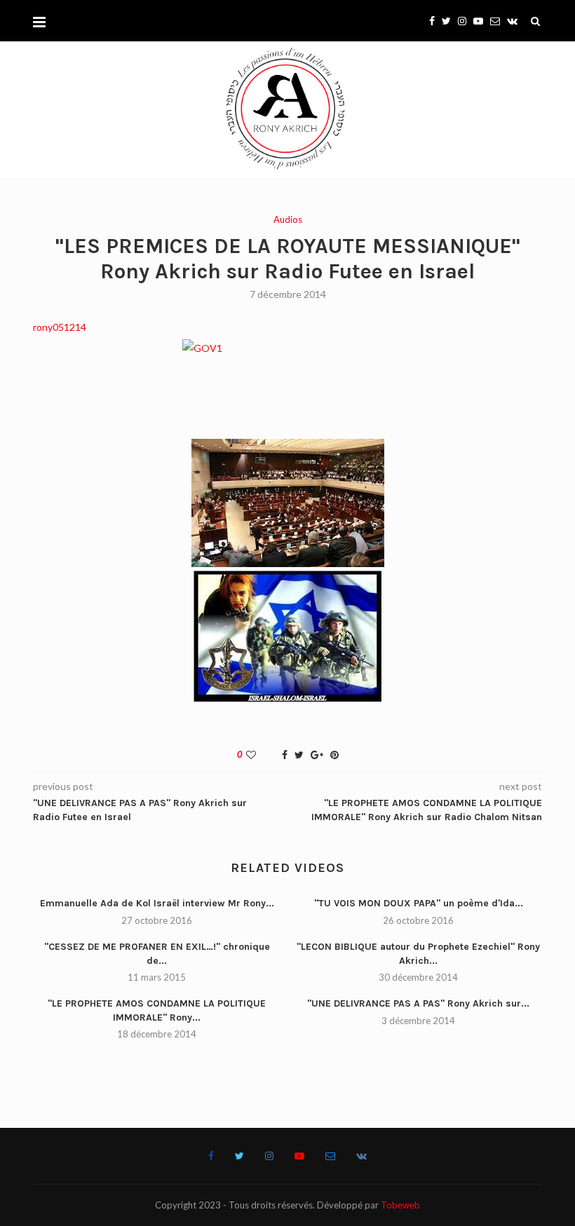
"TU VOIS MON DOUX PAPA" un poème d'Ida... (418, 903)
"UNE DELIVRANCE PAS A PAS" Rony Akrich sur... (418, 1003)
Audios (287, 219)
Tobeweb (400, 1205)
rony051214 (59, 327)
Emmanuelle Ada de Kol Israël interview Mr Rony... (157, 903)
